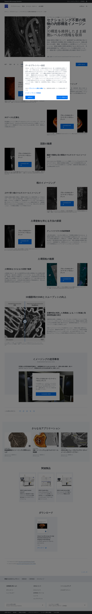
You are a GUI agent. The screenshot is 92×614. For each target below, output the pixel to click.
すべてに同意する (62, 97)
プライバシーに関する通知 (36, 88)
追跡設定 (30, 97)
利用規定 (38, 93)
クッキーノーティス (30, 93)
